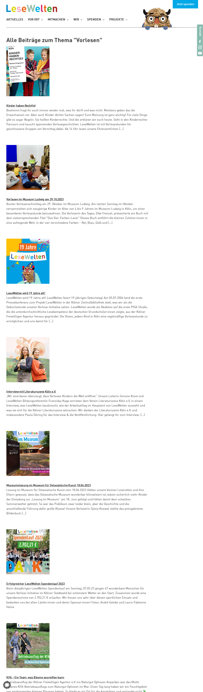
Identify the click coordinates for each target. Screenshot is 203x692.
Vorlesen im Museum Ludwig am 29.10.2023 (35, 199)
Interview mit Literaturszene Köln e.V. (31, 391)
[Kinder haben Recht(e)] (27, 71)
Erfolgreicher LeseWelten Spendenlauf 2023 (35, 583)
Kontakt (200, 32)
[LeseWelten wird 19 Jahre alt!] (27, 261)
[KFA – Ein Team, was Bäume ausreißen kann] (27, 645)
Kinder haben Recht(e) (21, 105)
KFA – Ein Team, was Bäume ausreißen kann (35, 677)
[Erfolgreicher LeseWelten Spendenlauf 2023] (27, 551)
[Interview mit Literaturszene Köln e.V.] (27, 359)
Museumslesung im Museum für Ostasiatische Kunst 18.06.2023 (48, 485)
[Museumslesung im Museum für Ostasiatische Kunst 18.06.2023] (27, 453)
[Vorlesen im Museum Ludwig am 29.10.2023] (27, 167)
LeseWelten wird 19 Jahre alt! (25, 293)
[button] (7, 685)
